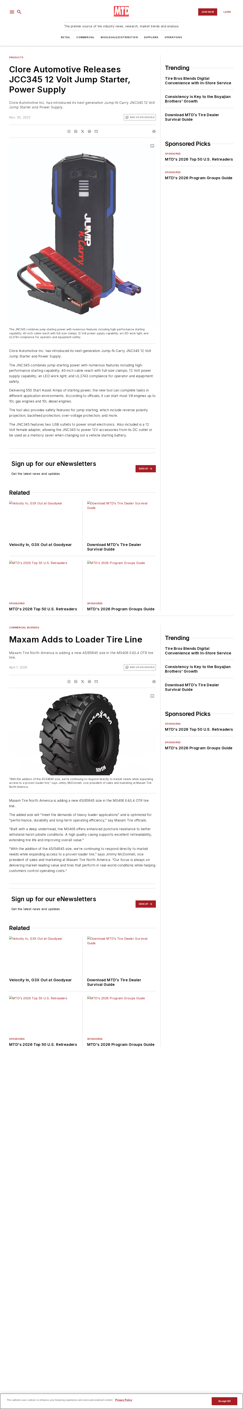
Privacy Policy (123, 1400)
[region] (121, 1401)
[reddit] (89, 131)
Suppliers (151, 37)
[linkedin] (76, 131)
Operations (173, 37)
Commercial (85, 37)
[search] (19, 12)
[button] (12, 12)
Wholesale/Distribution (119, 37)
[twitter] (82, 131)
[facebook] (69, 131)
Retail (65, 37)
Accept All (224, 1401)
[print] (154, 131)
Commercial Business (24, 627)
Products (16, 57)
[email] (96, 131)
